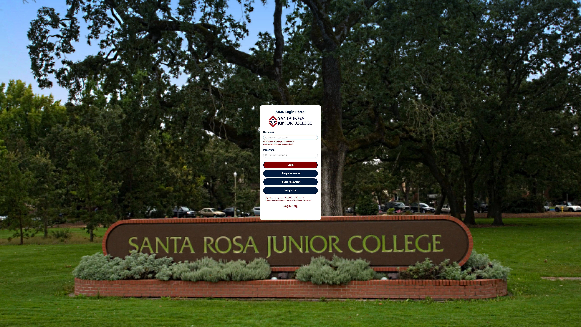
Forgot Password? (290, 181)
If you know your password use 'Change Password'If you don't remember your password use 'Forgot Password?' (289, 199)
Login (291, 165)
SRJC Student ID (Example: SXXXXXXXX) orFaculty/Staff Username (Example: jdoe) (278, 143)
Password (268, 150)
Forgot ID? (290, 190)
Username (268, 132)
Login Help (291, 206)
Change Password (290, 173)
